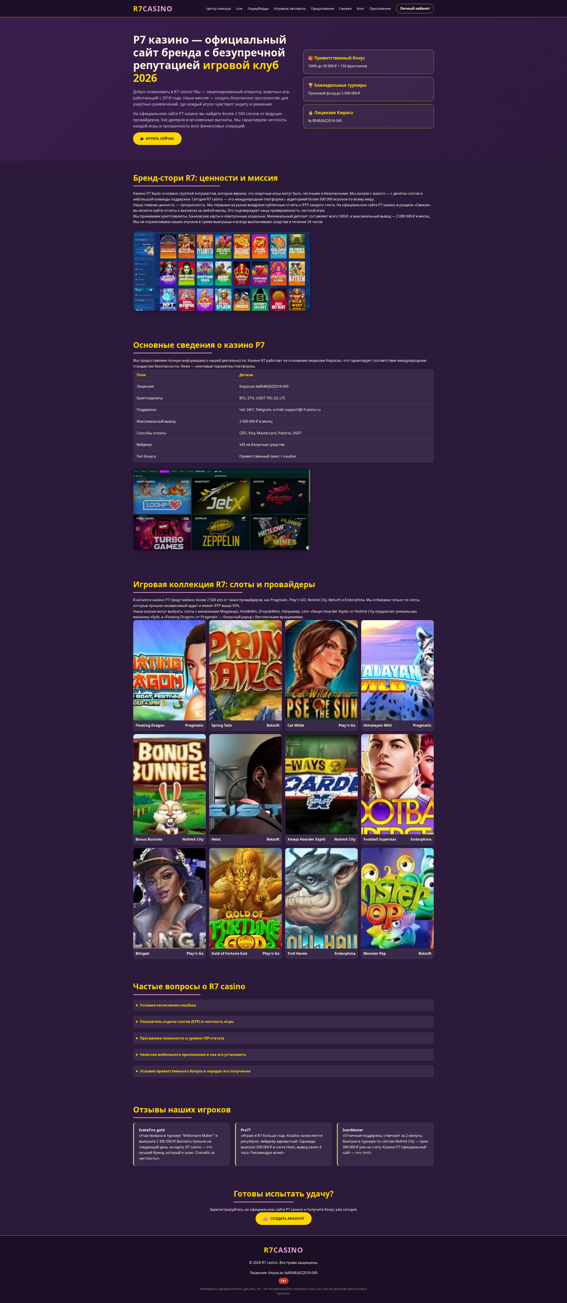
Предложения (322, 8)
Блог (360, 8)
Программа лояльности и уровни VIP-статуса (182, 1038)
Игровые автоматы (290, 8)
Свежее (345, 8)
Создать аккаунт (283, 1218)
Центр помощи (218, 8)
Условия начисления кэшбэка (168, 1005)
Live (239, 8)
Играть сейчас (157, 138)
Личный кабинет (415, 8)
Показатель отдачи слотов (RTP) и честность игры (187, 1021)
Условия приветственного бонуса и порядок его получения (195, 1071)
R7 (153, 8)
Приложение (380, 8)
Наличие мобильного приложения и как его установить (193, 1054)
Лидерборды (258, 8)
